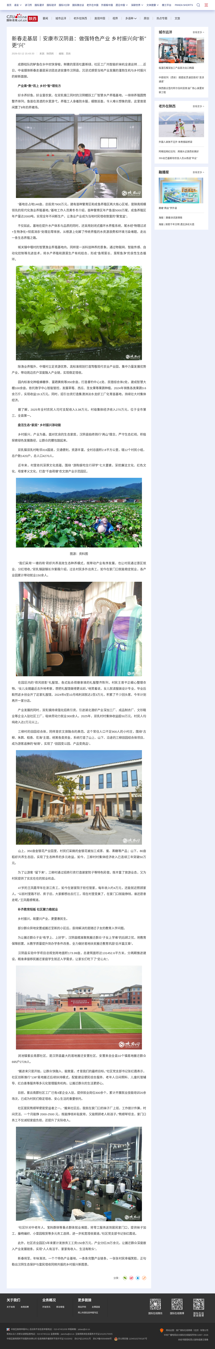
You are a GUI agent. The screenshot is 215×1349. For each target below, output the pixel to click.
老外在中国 (92, 5)
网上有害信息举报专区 (88, 1313)
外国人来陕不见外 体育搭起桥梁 (175, 142)
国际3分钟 (64, 5)
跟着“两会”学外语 (168, 208)
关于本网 (11, 1307)
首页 (9, 5)
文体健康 (151, 5)
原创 (146, 18)
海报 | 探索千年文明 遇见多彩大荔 (176, 224)
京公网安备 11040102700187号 (132, 1339)
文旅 (177, 18)
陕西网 (50, 53)
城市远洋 (60, 18)
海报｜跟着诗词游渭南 (170, 217)
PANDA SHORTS (184, 5)
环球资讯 (46, 1307)
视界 (115, 18)
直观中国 (99, 18)
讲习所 (28, 5)
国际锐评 (51, 5)
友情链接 (96, 1307)
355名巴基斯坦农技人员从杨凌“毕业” (178, 158)
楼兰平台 (166, 5)
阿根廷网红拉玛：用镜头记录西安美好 (179, 151)
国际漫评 (39, 5)
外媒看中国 (107, 5)
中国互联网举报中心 (20, 1329)
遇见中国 (120, 5)
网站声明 (82, 1307)
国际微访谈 (78, 5)
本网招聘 (25, 1307)
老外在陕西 (80, 18)
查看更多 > (198, 32)
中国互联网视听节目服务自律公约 (22, 1339)
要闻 (45, 18)
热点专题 (162, 18)
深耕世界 (135, 5)
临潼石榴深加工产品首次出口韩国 (176, 67)
